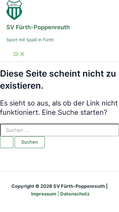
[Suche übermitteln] (6, 142)
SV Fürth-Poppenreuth (38, 27)
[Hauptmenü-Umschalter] (19, 54)
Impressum (43, 194)
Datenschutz (74, 194)
